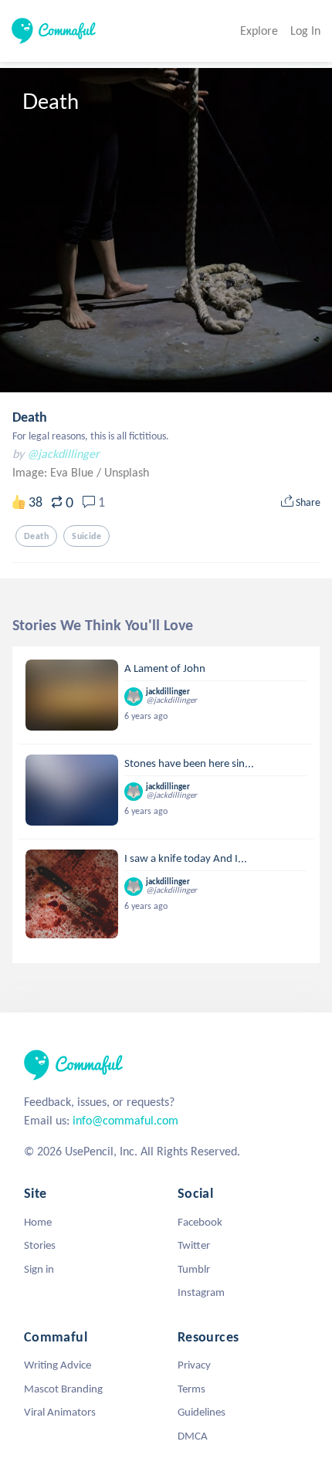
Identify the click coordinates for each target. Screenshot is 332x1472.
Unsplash (126, 472)
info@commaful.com (125, 1120)
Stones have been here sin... (189, 763)
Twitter (194, 1245)
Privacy (194, 1365)
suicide (86, 536)
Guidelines (201, 1412)
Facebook (200, 1222)
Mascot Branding (63, 1389)
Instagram (201, 1292)
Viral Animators (60, 1412)
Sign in (39, 1269)
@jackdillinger (63, 453)
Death (29, 417)
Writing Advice (57, 1365)
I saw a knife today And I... (185, 858)
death (36, 536)
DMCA (193, 1436)
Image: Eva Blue (54, 472)
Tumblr (194, 1269)
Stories (40, 1245)
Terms (191, 1389)
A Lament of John (164, 668)
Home (38, 1222)
